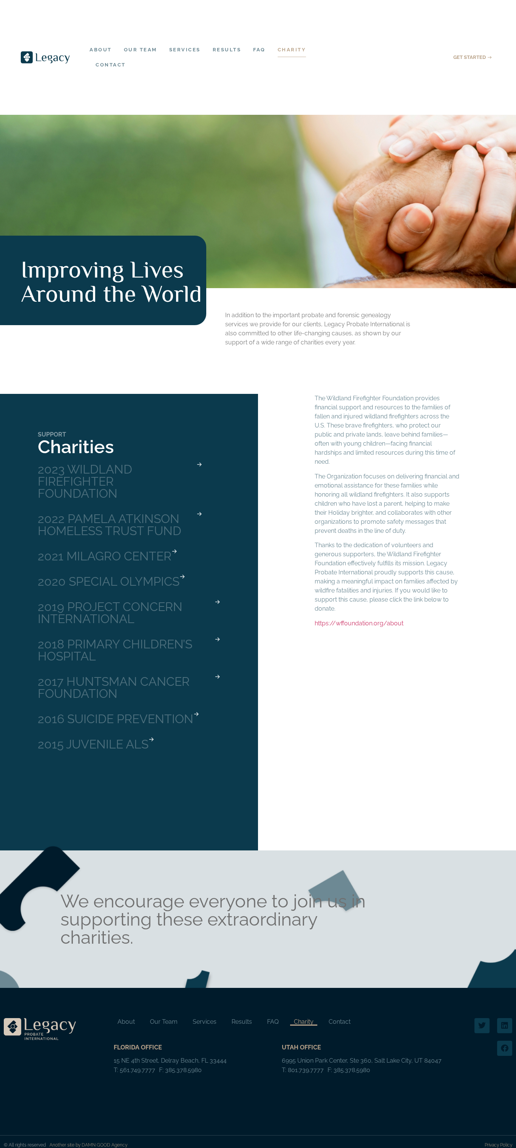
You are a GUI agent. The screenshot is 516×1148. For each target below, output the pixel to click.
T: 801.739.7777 (303, 1070)
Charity (292, 49)
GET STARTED (469, 57)
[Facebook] (504, 1048)
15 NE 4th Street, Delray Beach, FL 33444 (170, 1060)
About (101, 49)
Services (185, 49)
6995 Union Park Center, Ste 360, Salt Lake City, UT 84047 (362, 1060)
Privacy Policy (498, 1145)
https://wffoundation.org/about (359, 623)
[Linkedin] (504, 1025)
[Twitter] (482, 1025)
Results (227, 49)
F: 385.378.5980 (180, 1070)
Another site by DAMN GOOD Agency (88, 1145)
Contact (111, 65)
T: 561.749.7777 (134, 1070)
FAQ (259, 49)
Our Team (140, 49)
